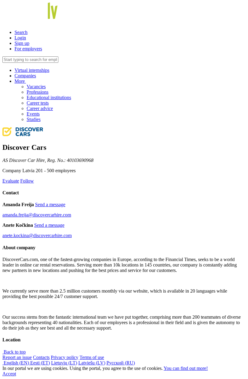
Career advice (40, 108)
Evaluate (10, 180)
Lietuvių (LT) (64, 362)
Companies (25, 75)
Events (33, 113)
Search (21, 32)
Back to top (14, 351)
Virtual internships (32, 70)
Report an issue (17, 357)
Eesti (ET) (40, 362)
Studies (34, 119)
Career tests (38, 103)
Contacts (41, 357)
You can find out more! (186, 368)
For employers (28, 48)
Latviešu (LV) (91, 362)
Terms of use (92, 357)
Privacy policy (64, 357)
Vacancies (36, 86)
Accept (9, 373)
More (20, 81)
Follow (27, 180)
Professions (37, 92)
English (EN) (16, 362)
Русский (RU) (120, 362)
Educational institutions (49, 97)
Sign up (22, 43)
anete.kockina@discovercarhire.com (37, 235)
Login (20, 37)
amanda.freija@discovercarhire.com (36, 214)
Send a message (50, 204)
